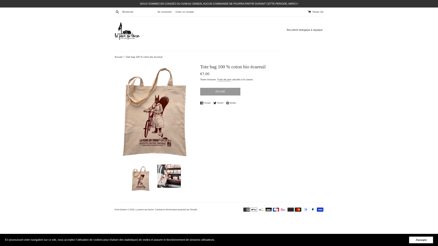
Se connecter (164, 12)
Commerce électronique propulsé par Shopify (176, 209)
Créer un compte (185, 12)
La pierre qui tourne (145, 209)
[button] (216, 240)
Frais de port (224, 79)
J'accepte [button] (421, 239)
